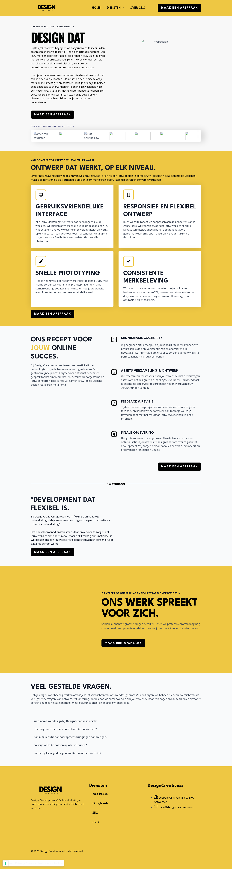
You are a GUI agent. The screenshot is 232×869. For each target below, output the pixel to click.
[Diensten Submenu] (124, 8)
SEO (95, 813)
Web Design (100, 794)
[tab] (70, 721)
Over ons (137, 7)
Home (96, 7)
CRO (95, 822)
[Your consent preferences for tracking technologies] (6, 863)
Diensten (114, 7)
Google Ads (100, 803)
